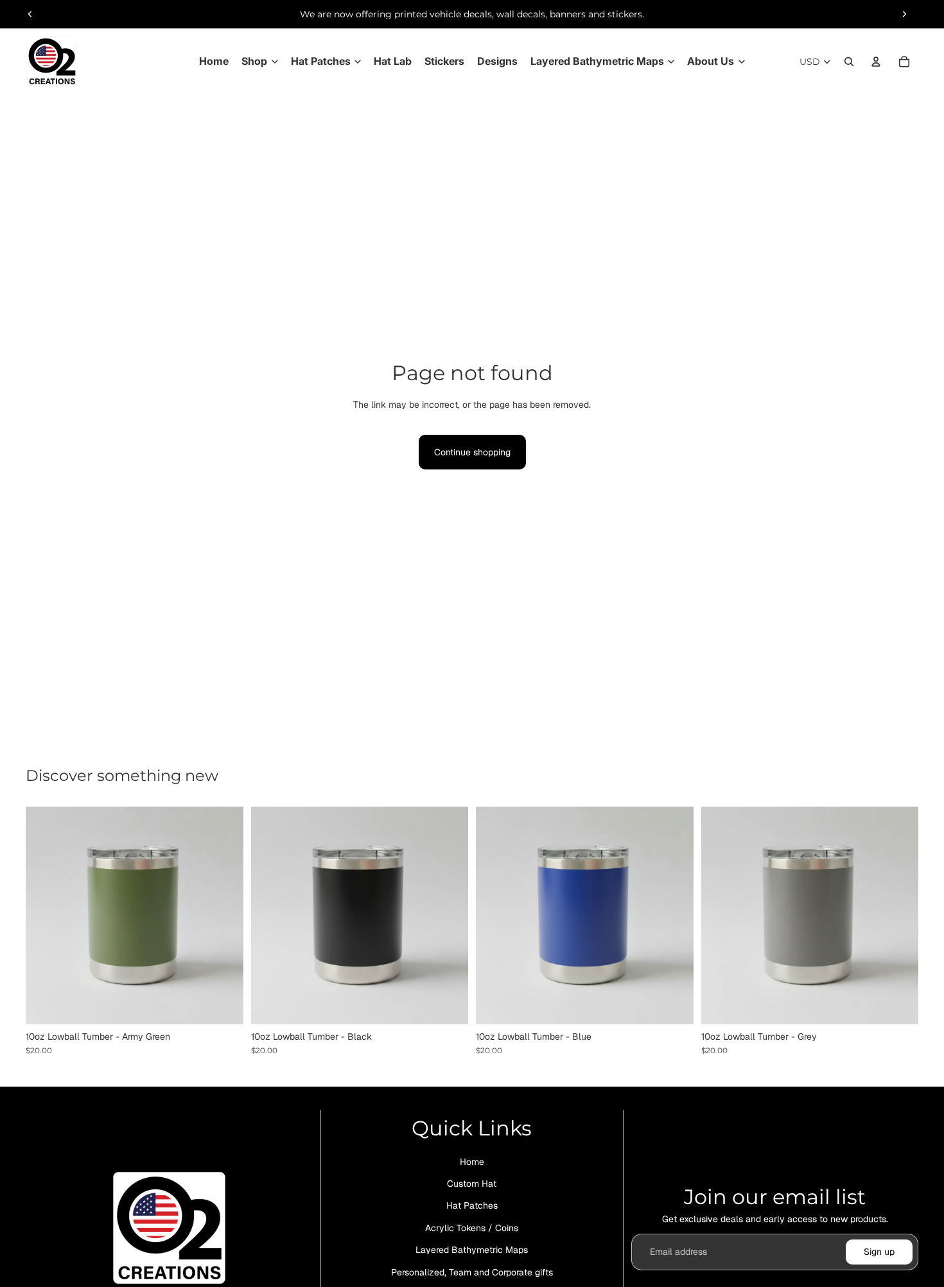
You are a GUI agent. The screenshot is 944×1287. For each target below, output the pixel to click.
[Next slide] (904, 14)
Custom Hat (471, 1183)
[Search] (849, 62)
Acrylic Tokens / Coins (471, 1227)
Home (472, 1161)
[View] (223, 1004)
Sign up (879, 1251)
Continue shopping (472, 452)
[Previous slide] (30, 14)
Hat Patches (472, 1205)
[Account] (876, 62)
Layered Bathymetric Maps (471, 1250)
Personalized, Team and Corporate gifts (472, 1271)
